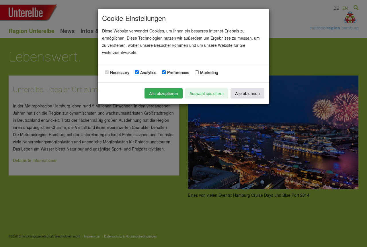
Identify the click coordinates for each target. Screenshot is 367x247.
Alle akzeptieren (163, 93)
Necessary (119, 72)
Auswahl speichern (207, 93)
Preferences (178, 72)
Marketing (209, 72)
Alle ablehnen (247, 93)
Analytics (148, 72)
